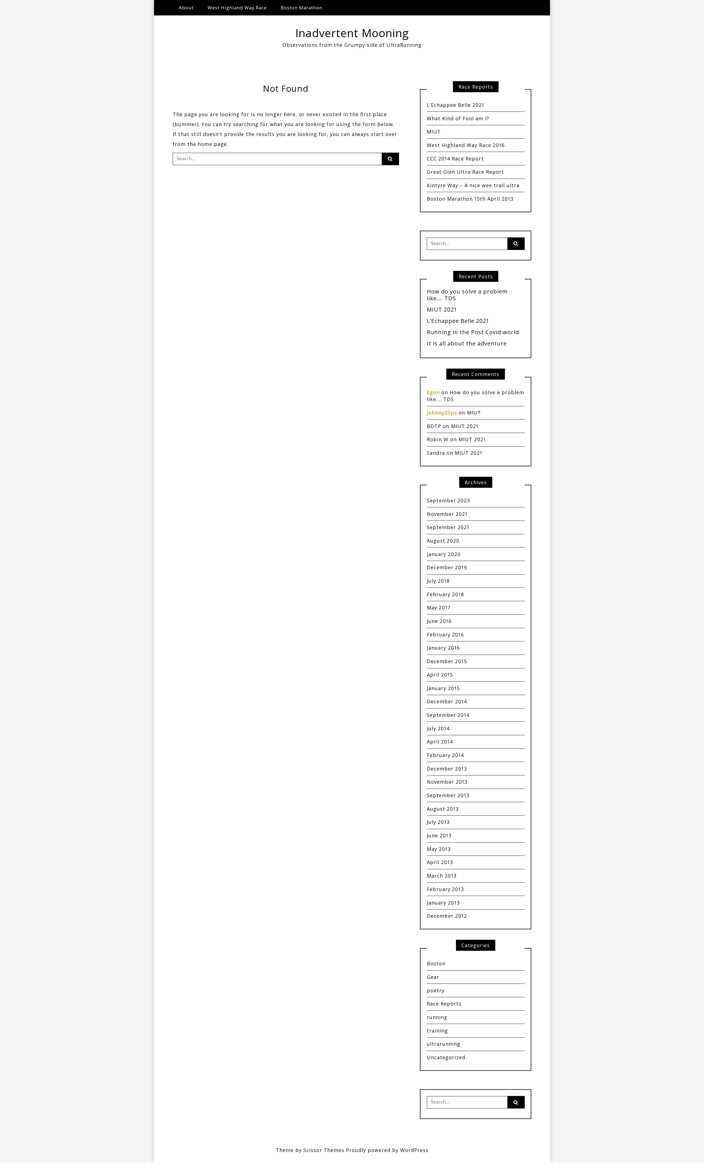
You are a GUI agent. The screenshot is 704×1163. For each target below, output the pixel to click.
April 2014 (440, 741)
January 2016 (443, 647)
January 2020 (444, 554)
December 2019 (447, 567)
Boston (436, 963)
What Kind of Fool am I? (458, 118)
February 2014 (445, 755)
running (437, 1017)
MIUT (434, 131)
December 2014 (447, 701)
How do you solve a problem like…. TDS (467, 294)
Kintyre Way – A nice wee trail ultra (473, 185)
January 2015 (443, 688)
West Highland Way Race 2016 (466, 145)
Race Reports (444, 1003)
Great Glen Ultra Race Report (465, 171)
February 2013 (445, 889)
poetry (435, 990)
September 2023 (448, 500)
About (186, 7)
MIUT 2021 (442, 309)
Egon (433, 392)
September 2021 (448, 527)
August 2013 (443, 808)
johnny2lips (442, 412)
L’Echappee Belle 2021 (455, 105)
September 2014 (448, 715)
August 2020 (443, 540)
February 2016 (445, 634)
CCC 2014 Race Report (455, 158)
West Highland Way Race (237, 7)
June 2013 (439, 835)
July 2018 (438, 581)
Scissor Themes (323, 1150)
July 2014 (438, 728)
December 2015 (447, 661)
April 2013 (440, 862)
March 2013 (442, 875)
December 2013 (447, 768)
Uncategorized (446, 1057)
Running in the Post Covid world (473, 332)
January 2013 (443, 902)
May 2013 (439, 849)
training (437, 1030)
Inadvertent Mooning (352, 32)
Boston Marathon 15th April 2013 (470, 198)
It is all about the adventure (467, 343)
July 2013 (438, 822)
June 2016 (439, 621)
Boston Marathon (301, 7)
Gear (433, 977)
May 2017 (438, 607)
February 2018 (445, 594)
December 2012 (447, 916)
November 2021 (447, 514)
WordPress (414, 1150)
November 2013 (447, 781)
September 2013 (448, 795)
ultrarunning (443, 1044)
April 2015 (440, 674)
